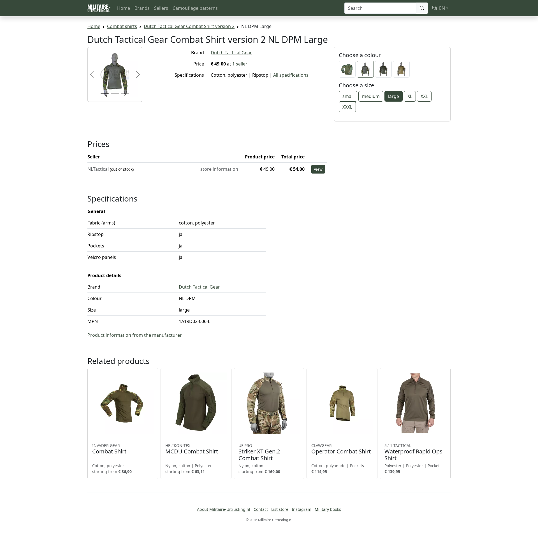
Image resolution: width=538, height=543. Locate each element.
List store (279, 509)
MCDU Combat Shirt (191, 449)
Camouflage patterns (195, 8)
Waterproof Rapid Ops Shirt (413, 452)
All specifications (291, 75)
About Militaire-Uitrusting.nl (223, 509)
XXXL (347, 107)
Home (123, 8)
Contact (261, 509)
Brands (142, 8)
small (348, 96)
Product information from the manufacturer (134, 335)
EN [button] (442, 8)
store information (219, 169)
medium (371, 96)
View (318, 169)
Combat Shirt (109, 449)
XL (409, 96)
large (393, 96)
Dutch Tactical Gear (231, 53)
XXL (424, 96)
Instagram (301, 509)
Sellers (161, 8)
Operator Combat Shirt (341, 449)
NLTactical (98, 169)
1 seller (239, 64)
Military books (328, 509)
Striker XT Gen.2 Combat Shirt (259, 452)
